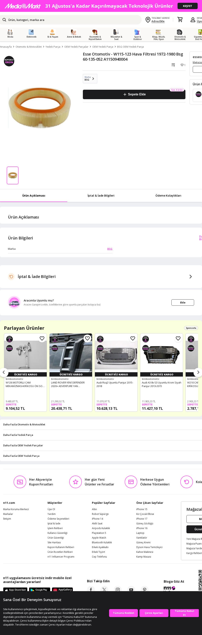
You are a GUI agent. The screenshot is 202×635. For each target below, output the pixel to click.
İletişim (7, 518)
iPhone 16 (141, 528)
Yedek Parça (53, 46)
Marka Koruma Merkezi (16, 509)
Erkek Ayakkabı (100, 547)
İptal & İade (54, 523)
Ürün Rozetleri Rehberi (60, 552)
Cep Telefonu (99, 556)
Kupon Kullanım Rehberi (61, 547)
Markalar (8, 514)
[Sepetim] (179, 20)
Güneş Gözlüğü (144, 523)
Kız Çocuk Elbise (145, 514)
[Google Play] (39, 590)
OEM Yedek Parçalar (76, 46)
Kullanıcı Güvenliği (57, 533)
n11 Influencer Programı (61, 556)
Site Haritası (54, 542)
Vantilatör (141, 537)
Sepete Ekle (137, 94)
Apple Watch (99, 537)
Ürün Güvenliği (56, 537)
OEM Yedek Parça (102, 46)
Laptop (140, 533)
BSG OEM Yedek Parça (130, 46)
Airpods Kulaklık (101, 528)
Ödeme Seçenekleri (58, 518)
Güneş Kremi (143, 542)
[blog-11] (174, 590)
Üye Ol (51, 509)
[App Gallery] (62, 590)
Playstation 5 (99, 533)
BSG (109, 249)
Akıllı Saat (97, 523)
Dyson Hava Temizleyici (149, 547)
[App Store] (15, 590)
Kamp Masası (143, 556)
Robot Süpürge (100, 514)
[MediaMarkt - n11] (101, 6)
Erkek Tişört (98, 552)
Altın (94, 509)
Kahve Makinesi (144, 552)
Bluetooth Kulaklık (102, 542)
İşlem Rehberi (55, 528)
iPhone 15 (141, 509)
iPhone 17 (141, 518)
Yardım (52, 514)
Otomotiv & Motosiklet (29, 46)
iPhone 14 (97, 518)
